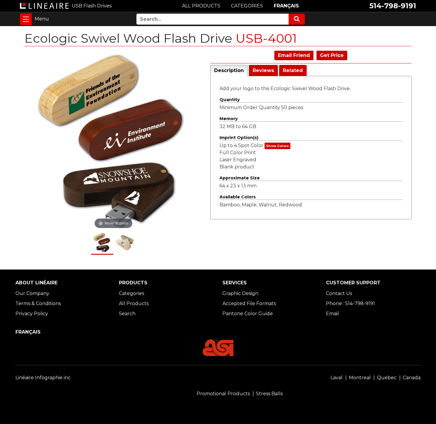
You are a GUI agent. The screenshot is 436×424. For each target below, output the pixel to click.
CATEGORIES (247, 6)
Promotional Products (223, 393)
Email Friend (294, 55)
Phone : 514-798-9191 (350, 303)
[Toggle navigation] (26, 19)
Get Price (332, 55)
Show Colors (277, 146)
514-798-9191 (392, 5)
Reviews (263, 70)
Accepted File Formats (249, 303)
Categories (131, 293)
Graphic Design (240, 293)
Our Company (32, 293)
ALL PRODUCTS (201, 6)
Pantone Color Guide (247, 313)
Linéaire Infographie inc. (43, 377)
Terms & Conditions (38, 303)
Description (229, 70)
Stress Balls (269, 393)
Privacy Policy (31, 313)
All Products (134, 303)
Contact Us (339, 293)
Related (293, 70)
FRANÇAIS (286, 6)
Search (127, 313)
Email (332, 313)
